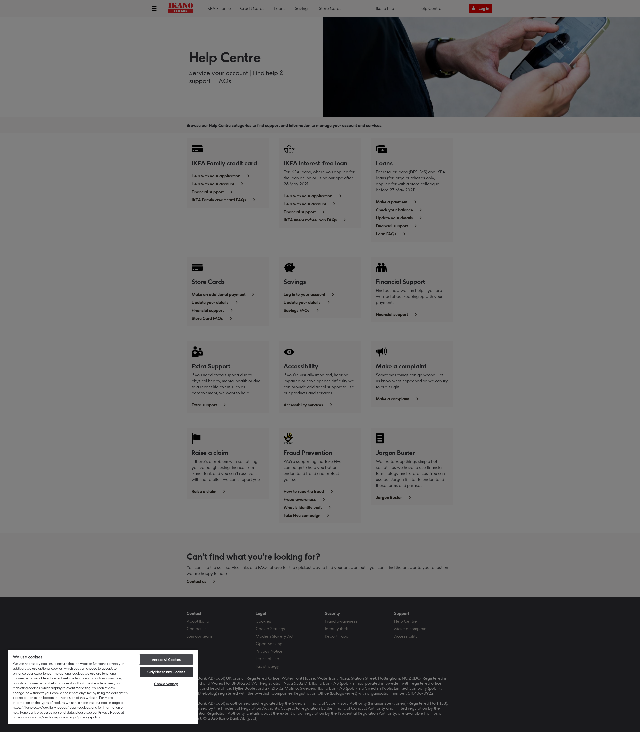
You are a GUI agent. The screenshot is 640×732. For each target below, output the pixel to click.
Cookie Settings (166, 684)
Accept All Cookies (166, 660)
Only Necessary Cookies (167, 672)
